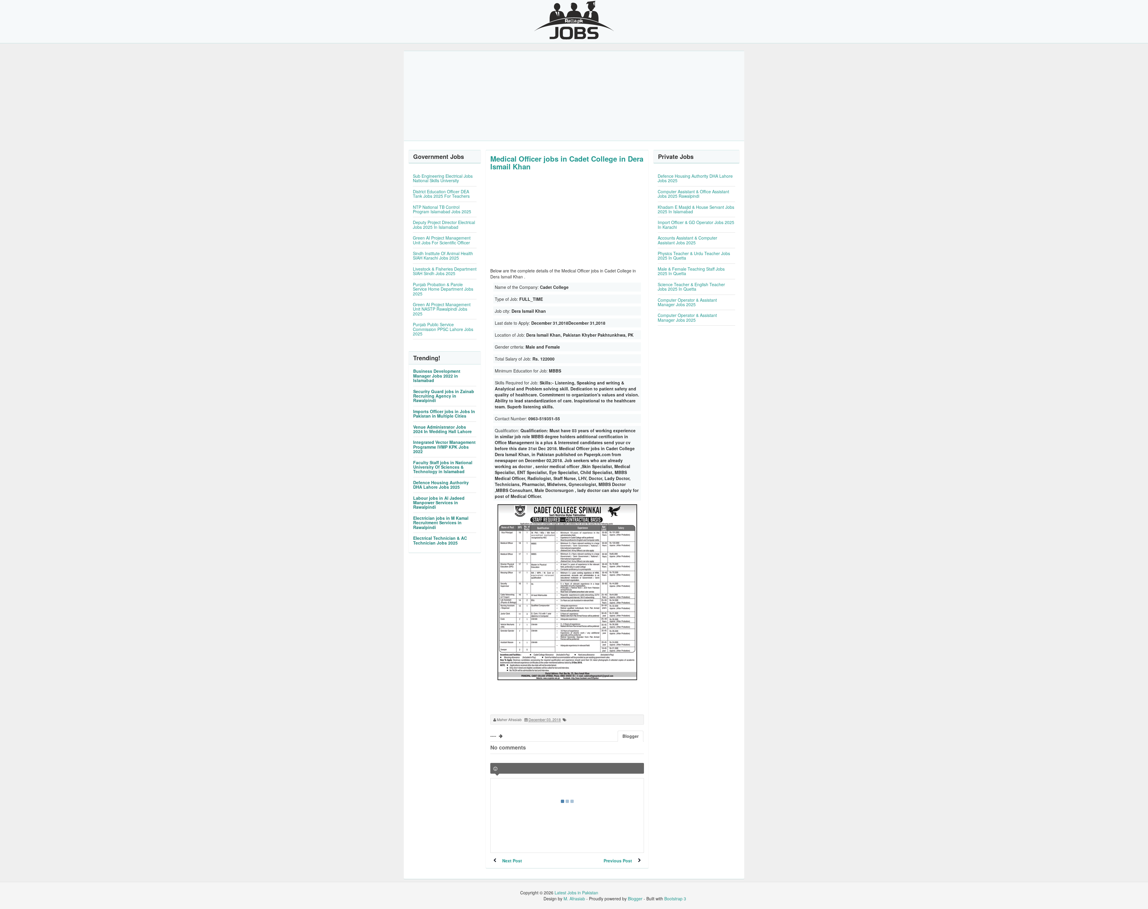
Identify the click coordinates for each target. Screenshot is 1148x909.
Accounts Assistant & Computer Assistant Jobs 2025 (687, 240)
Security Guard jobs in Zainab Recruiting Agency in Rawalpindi (443, 396)
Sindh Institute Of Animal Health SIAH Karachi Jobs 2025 (443, 255)
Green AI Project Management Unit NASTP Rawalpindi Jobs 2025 (442, 309)
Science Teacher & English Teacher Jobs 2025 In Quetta (691, 286)
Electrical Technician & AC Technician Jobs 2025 (440, 540)
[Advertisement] (574, 96)
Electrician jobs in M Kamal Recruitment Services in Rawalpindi (440, 522)
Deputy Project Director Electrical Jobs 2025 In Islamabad (444, 224)
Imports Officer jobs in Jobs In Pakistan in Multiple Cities (444, 413)
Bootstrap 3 (675, 899)
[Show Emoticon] (495, 769)
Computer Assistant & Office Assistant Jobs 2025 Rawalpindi (693, 193)
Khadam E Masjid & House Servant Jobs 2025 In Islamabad (696, 209)
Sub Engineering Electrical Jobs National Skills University (443, 178)
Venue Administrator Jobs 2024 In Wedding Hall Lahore (442, 429)
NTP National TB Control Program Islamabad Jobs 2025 (442, 209)
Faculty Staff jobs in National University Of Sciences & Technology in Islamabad (442, 467)
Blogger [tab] (630, 736)
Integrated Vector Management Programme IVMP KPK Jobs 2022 (444, 446)
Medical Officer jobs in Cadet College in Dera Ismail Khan (566, 162)
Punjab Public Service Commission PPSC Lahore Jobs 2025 (443, 329)
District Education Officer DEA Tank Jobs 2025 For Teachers (441, 193)
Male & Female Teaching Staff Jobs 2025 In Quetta (691, 271)
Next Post (512, 861)
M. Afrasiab (574, 899)
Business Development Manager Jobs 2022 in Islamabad (436, 375)
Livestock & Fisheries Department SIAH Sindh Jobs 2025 (445, 271)
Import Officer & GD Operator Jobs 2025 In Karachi (696, 224)
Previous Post (618, 861)
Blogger (635, 899)
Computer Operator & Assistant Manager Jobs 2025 (687, 302)
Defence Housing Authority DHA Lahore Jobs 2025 (441, 484)
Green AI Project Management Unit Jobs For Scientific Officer (442, 240)
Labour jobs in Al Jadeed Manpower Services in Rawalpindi (439, 502)
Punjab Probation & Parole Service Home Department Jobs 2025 (443, 289)
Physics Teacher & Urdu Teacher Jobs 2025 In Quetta (694, 255)
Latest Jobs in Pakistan (576, 893)
